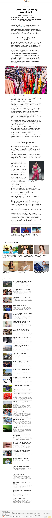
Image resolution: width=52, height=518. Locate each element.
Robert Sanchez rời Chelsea (19, 474)
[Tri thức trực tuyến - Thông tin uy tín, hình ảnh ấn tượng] (28, 1)
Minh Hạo (19, 15)
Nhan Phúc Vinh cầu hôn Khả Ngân (21, 466)
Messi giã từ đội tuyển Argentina (20, 458)
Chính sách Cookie (28, 516)
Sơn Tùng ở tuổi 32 (23, 271)
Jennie (30, 180)
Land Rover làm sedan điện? (19, 353)
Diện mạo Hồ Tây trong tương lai (21, 369)
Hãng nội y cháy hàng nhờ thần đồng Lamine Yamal (25, 235)
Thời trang (26, 7)
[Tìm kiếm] (50, 1)
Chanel (22, 26)
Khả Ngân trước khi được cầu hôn (22, 289)
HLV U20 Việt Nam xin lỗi (19, 498)
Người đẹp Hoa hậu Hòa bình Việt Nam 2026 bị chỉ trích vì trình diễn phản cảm (9, 256)
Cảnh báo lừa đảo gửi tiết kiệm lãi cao (22, 297)
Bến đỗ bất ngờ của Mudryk (19, 305)
